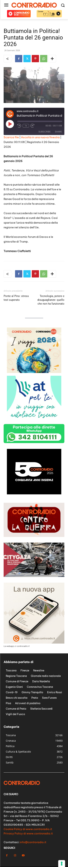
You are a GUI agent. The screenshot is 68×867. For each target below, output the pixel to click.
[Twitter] (27, 58)
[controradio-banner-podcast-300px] (34, 420)
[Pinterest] (35, 58)
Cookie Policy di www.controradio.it (28, 829)
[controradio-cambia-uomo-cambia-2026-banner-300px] (34, 493)
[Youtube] (23, 855)
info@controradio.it (33, 842)
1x (26, 125)
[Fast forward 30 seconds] (32, 126)
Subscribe (44, 131)
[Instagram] (15, 855)
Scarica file (11, 137)
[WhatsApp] (43, 58)
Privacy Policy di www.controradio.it (28, 833)
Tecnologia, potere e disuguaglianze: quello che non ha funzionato (50, 299)
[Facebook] (18, 58)
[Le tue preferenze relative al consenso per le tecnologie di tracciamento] (61, 863)
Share (58, 131)
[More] (52, 58)
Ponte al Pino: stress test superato (16, 297)
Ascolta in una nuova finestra (40, 137)
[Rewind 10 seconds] (19, 126)
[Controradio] (34, 5)
